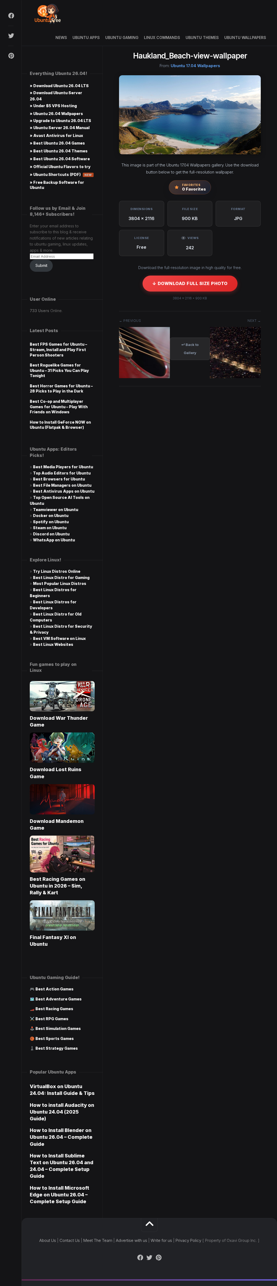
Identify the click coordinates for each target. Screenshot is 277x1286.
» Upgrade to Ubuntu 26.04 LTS (60, 120)
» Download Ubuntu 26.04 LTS (59, 85)
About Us (47, 1240)
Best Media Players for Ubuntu (63, 466)
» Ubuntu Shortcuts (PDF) (61, 174)
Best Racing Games (54, 1008)
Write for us (161, 1240)
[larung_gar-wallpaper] (235, 376)
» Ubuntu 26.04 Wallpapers (56, 113)
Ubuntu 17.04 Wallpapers (195, 65)
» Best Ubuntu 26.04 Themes (59, 151)
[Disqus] (190, 472)
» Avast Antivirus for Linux (56, 135)
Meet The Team (97, 1240)
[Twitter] (10, 36)
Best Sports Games (54, 1038)
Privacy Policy (188, 1240)
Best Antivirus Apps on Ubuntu (63, 491)
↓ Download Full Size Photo (190, 283)
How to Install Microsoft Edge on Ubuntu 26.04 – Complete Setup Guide (59, 1194)
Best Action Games (54, 989)
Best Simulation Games (58, 1028)
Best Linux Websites (53, 644)
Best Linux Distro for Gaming (61, 577)
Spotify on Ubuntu (51, 521)
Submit (41, 265)
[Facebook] (10, 16)
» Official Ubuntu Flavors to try (60, 166)
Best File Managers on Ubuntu (62, 485)
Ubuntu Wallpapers (245, 37)
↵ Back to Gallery (190, 348)
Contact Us (70, 1240)
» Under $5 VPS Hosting (53, 105)
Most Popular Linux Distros (59, 583)
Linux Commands (162, 37)
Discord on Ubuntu (51, 534)
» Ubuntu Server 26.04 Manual (60, 127)
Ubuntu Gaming (121, 37)
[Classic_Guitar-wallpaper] (144, 376)
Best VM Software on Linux (59, 638)
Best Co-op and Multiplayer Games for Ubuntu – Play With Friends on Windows (59, 406)
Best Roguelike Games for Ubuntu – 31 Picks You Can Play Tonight (59, 370)
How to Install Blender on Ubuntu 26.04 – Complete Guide (61, 1137)
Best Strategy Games (56, 1048)
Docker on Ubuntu (50, 515)
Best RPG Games (51, 1018)
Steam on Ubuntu (50, 527)
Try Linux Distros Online (56, 571)
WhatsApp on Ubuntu (54, 540)
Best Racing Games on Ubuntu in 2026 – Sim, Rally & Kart (57, 885)
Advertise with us (131, 1240)
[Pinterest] (10, 56)
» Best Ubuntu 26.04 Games (57, 143)
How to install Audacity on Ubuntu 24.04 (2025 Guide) (62, 1111)
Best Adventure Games (58, 999)
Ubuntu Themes (202, 37)
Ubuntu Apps (86, 37)
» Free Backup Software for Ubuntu (57, 185)
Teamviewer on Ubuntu (55, 509)
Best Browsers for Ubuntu (59, 479)
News (61, 37)
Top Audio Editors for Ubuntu (62, 473)
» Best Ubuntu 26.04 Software (60, 158)
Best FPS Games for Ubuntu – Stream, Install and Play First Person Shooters (58, 349)
